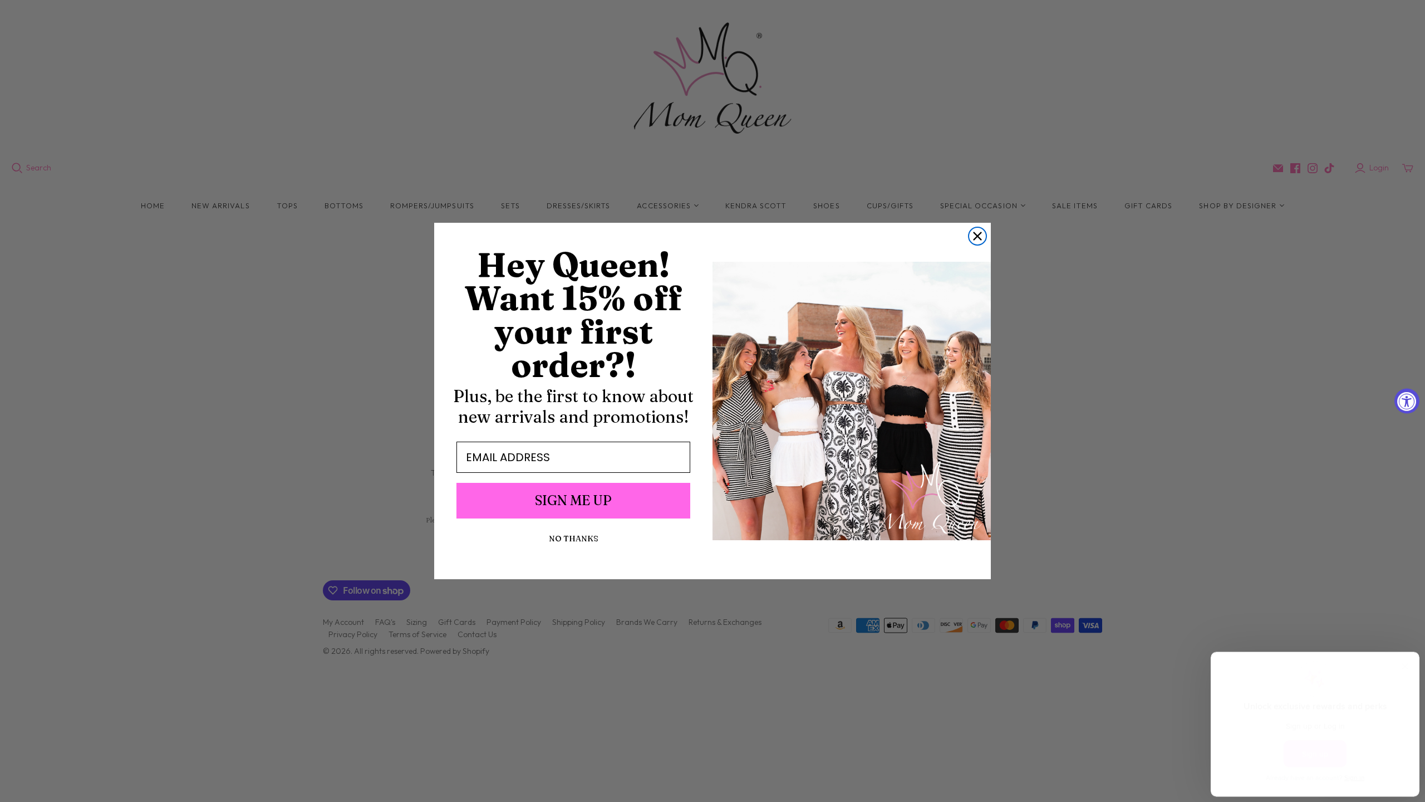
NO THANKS (573, 539)
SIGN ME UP (573, 500)
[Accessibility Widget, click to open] (1406, 401)
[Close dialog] (977, 236)
